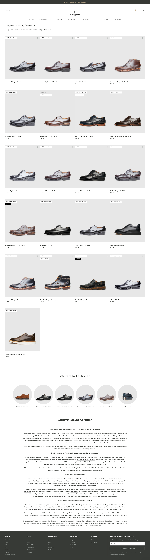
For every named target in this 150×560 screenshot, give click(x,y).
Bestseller (60, 20)
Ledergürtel (72, 20)
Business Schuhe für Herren (43, 407)
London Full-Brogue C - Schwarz (84, 191)
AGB (6, 547)
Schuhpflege (85, 20)
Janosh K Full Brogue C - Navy (84, 136)
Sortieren (7, 33)
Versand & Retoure (31, 545)
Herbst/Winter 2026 (45, 20)
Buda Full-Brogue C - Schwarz (49, 300)
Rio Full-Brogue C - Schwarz (13, 136)
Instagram (72, 540)
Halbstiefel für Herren (37, 509)
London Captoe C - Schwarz (13, 191)
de (13, 10)
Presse (6, 542)
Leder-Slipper (106, 507)
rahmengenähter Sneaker (119, 507)
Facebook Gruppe (74, 545)
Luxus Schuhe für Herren (106, 407)
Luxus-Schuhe (31, 523)
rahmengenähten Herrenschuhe (86, 459)
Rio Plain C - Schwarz (46, 245)
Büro (113, 513)
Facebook (72, 542)
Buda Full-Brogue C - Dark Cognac (15, 245)
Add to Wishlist (37, 38)
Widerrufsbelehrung (10, 554)
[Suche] (138, 11)
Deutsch (93, 540)
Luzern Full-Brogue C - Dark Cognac (121, 82)
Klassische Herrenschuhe (22, 407)
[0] (134, 10)
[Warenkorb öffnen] (144, 10)
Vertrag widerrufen (31, 549)
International (94, 542)
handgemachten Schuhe (96, 483)
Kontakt (29, 540)
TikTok (71, 547)
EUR (7, 10)
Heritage (106, 20)
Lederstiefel (46, 489)
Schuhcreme (74, 491)
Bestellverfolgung (31, 547)
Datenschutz (8, 552)
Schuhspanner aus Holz (59, 496)
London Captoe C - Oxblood (48, 82)
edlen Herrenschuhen (78, 521)
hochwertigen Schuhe (61, 481)
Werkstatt (118, 20)
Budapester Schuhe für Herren (64, 407)
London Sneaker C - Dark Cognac (15, 354)
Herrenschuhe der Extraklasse (102, 443)
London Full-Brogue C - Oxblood (49, 191)
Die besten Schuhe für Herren (85, 407)
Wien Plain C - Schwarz (82, 82)
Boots (109, 438)
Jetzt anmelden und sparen (127, 548)
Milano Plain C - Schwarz (117, 300)
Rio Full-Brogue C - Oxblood (118, 191)
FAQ (6, 545)
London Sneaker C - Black (117, 245)
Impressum (7, 549)
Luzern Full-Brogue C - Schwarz (14, 82)
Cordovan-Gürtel (127, 407)
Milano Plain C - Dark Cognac (48, 136)
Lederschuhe (36, 489)
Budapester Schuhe (51, 464)
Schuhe (31, 20)
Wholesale (7, 540)
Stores (97, 20)
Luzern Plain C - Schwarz (82, 245)
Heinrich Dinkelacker (51, 457)
